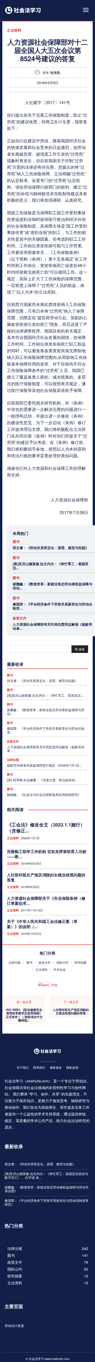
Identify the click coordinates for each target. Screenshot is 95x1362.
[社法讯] (38, 72)
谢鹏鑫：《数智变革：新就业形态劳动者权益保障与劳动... (52, 586)
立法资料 (14, 30)
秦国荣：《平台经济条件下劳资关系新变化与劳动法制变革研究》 (47, 1202)
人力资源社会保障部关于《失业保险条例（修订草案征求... (46, 900)
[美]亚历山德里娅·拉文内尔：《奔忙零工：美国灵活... (51, 565)
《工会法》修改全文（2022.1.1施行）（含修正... (46, 827)
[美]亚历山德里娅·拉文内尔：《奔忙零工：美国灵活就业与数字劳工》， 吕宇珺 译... (46, 1175)
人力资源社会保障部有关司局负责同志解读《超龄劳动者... (52, 626)
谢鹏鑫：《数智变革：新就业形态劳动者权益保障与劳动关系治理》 (47, 1189)
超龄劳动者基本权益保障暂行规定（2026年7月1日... (44, 765)
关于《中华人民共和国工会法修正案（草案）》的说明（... (42, 924)
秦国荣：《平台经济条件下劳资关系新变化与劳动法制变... (52, 606)
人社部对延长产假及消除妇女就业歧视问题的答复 (46, 877)
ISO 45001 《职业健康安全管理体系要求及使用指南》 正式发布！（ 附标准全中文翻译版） (24, 1015)
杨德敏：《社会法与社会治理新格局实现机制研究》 (44, 794)
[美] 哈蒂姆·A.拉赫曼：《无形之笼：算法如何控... (42, 780)
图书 (16, 541)
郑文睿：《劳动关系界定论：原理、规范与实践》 (51, 547)
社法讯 (55, 72)
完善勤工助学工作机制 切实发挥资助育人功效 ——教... (46, 854)
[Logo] (23, 10)
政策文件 (20, 618)
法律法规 (13, 759)
